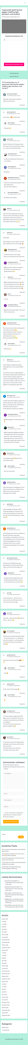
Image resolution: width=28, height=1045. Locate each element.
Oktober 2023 (5, 1007)
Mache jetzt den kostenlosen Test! (14, 64)
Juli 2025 (4, 953)
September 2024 (6, 979)
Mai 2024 (4, 989)
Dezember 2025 (5, 940)
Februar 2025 (5, 966)
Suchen (4, 834)
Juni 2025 (4, 955)
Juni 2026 (4, 924)
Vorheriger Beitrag (14, 73)
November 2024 (5, 973)
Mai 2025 (4, 958)
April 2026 (4, 929)
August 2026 (5, 919)
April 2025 (4, 960)
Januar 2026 (5, 937)
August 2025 (5, 950)
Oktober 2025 (5, 945)
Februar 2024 (5, 997)
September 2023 (6, 1010)
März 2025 (4, 963)
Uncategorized (5, 1030)
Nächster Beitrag (14, 76)
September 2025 (6, 947)
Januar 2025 (5, 968)
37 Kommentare (6, 17)
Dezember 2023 (5, 1002)
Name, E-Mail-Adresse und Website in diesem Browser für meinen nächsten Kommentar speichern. (13, 815)
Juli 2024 (4, 984)
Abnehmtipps (13, 17)
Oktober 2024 (5, 976)
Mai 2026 (4, 927)
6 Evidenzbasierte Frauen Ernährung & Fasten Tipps (14, 882)
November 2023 (5, 1005)
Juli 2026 (4, 921)
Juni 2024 (4, 986)
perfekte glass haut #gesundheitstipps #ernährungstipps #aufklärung (14, 894)
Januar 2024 (5, 1000)
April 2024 (4, 992)
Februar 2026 (5, 934)
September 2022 (6, 1015)
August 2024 (5, 981)
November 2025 (5, 942)
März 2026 (4, 932)
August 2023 (5, 1013)
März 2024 (4, 994)
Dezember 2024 (5, 971)
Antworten (22, 105)
